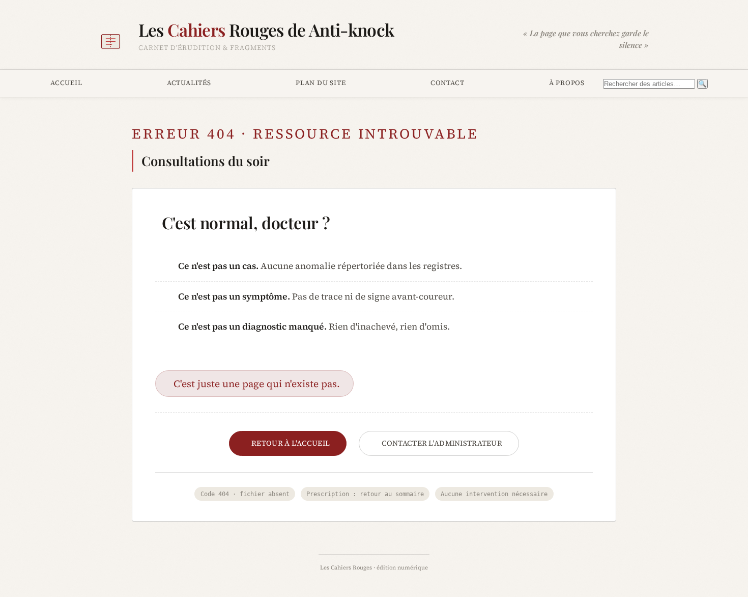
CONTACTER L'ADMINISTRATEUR (442, 443)
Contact (447, 82)
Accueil (66, 82)
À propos (567, 82)
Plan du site (321, 82)
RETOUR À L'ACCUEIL (290, 443)
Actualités (189, 82)
